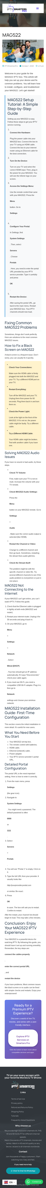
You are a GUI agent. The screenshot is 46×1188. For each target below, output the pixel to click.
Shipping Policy (17, 1111)
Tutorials (15, 1116)
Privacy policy (17, 1103)
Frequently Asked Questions (23, 1120)
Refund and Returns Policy (22, 1107)
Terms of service (18, 1099)
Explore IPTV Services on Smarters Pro (23, 1040)
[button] (37, 8)
